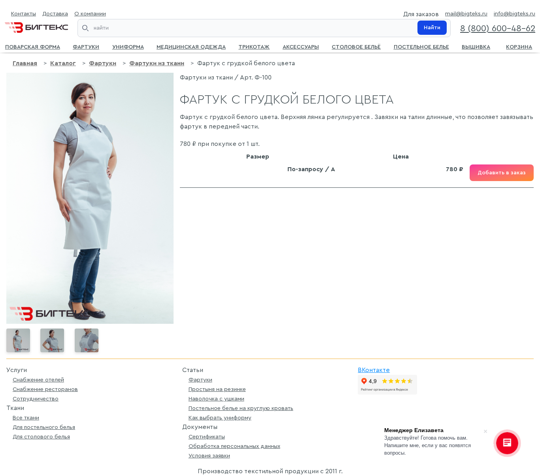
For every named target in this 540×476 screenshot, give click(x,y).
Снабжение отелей (38, 380)
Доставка (55, 14)
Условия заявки (209, 456)
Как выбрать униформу (220, 418)
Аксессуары (301, 46)
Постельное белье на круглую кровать (241, 408)
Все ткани (26, 418)
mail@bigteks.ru (466, 14)
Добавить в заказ (502, 173)
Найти (432, 27)
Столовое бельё (356, 46)
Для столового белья (41, 437)
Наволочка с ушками (216, 399)
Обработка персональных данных (234, 446)
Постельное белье (421, 46)
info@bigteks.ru (514, 14)
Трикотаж (254, 46)
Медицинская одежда (191, 46)
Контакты (23, 14)
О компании (90, 14)
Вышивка (476, 46)
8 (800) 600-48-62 (497, 28)
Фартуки (86, 46)
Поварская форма (32, 46)
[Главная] (36, 26)
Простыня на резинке (217, 389)
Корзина (519, 46)
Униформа (128, 46)
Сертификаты (207, 437)
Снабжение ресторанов (45, 389)
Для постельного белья (44, 427)
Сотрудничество (36, 399)
